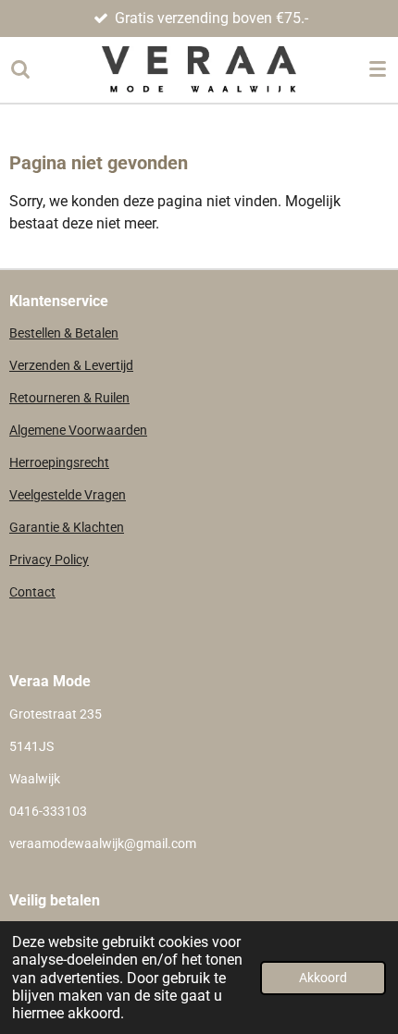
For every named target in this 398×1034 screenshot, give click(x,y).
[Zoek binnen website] (20, 69)
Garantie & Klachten (66, 527)
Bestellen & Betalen (63, 333)
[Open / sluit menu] (377, 69)
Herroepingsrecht (59, 462)
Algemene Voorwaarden (78, 430)
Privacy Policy (49, 559)
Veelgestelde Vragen (67, 494)
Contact (32, 592)
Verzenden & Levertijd (71, 365)
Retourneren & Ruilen (69, 397)
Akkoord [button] (323, 978)
